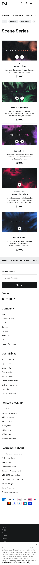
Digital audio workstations (12, 479)
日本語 (4, 530)
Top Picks (13, 21)
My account (6, 364)
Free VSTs (6, 409)
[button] (17, 57)
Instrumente (17, 15)
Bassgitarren (25, 21)
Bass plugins (7, 421)
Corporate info (8, 318)
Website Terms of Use (9, 562)
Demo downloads (9, 393)
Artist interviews (8, 458)
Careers (5, 331)
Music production (9, 466)
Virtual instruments (9, 413)
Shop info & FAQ (8, 359)
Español (4, 541)
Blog (3, 314)
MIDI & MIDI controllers (11, 475)
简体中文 (4, 535)
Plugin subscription (10, 438)
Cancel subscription (10, 381)
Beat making (7, 462)
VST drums (6, 434)
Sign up (19, 285)
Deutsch (4, 532)
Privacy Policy (25, 562)
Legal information (9, 344)
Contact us (6, 323)
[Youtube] (10, 299)
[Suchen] (21, 3)
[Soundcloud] (14, 299)
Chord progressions (10, 492)
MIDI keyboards (8, 417)
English (4, 527)
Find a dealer (7, 372)
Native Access (7, 376)
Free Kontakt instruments (12, 454)
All (4, 21)
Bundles (5, 15)
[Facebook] (3, 299)
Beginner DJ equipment (11, 471)
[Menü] (36, 3)
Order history (7, 368)
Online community (9, 385)
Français (4, 538)
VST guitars (6, 430)
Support (5, 327)
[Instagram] (7, 299)
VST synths (6, 426)
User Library (6, 389)
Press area (6, 335)
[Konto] (26, 3)
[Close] (36, 544)
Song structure (8, 488)
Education (6, 340)
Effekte (29, 15)
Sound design (7, 483)
